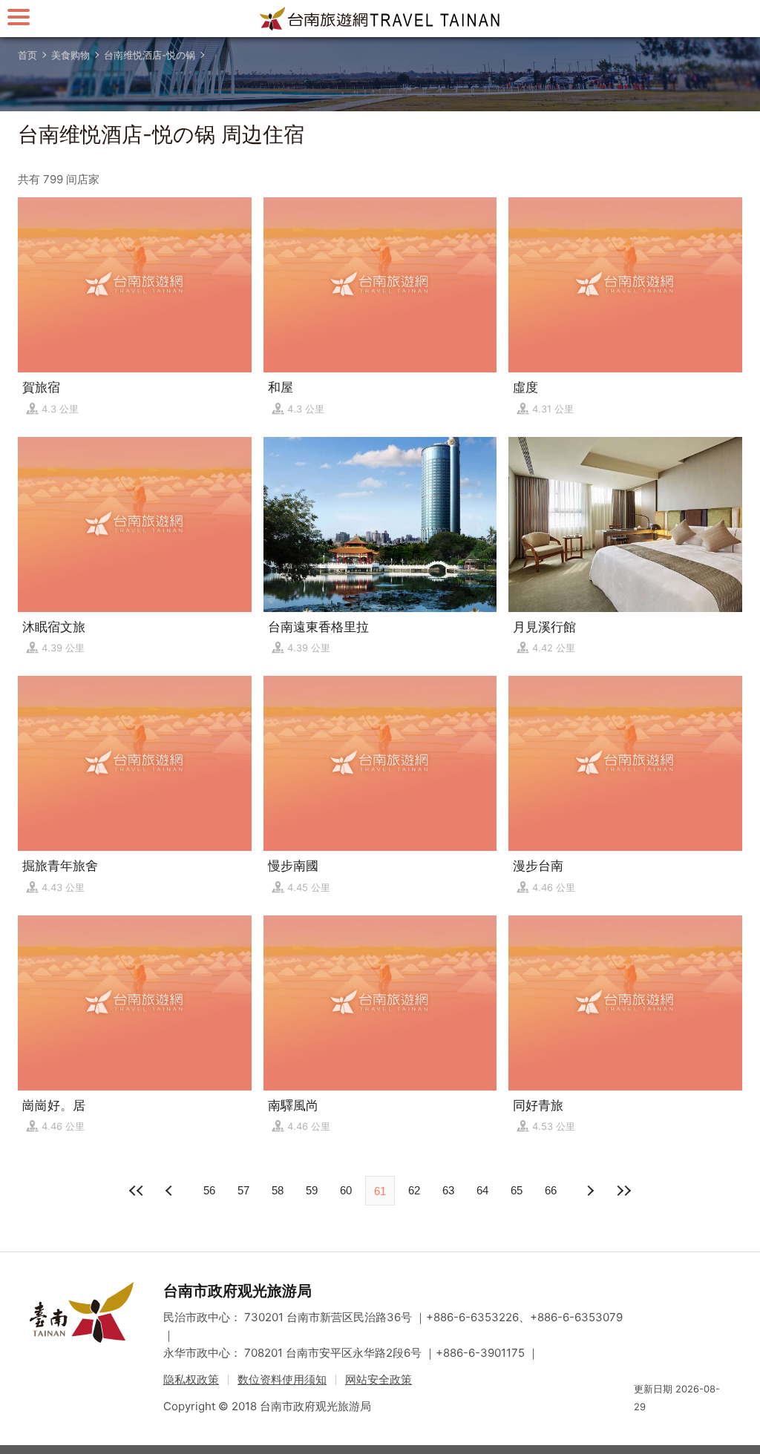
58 (278, 1190)
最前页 (136, 1190)
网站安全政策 (378, 1379)
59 (312, 1190)
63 (448, 1190)
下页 (171, 1190)
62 (414, 1190)
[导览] (18, 16)
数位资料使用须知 (282, 1379)
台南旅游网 (380, 18)
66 (551, 1190)
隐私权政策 (191, 1379)
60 (346, 1190)
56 (209, 1190)
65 (516, 1190)
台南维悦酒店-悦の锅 (149, 55)
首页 (27, 55)
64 (482, 1190)
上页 (589, 1190)
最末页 (623, 1190)
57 (243, 1190)
